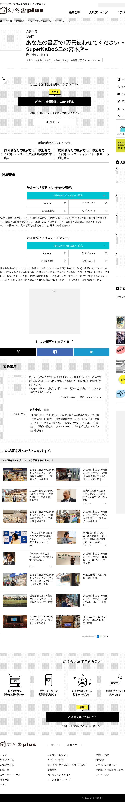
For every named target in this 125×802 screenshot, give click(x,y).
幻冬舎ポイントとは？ (59, 774)
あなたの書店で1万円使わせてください (82, 60)
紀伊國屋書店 (47, 210)
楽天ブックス (89, 203)
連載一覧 (4, 769)
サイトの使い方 (56, 760)
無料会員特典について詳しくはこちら (83, 726)
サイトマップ (102, 774)
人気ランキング (98, 12)
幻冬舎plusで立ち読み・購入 (68, 195)
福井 (57, 60)
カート (57, 745)
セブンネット (89, 210)
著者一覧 (4, 779)
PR (105, 503)
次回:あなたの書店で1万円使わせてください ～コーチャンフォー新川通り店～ (81, 154)
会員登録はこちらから (84, 717)
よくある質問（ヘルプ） (60, 779)
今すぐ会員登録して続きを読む (56, 101)
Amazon (47, 203)
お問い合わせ (102, 754)
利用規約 (100, 760)
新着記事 (74, 12)
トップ (3, 754)
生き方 (9, 21)
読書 (39, 60)
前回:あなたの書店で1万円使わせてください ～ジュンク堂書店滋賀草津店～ (28, 154)
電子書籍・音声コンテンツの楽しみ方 (67, 764)
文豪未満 (20, 21)
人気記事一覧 (7, 764)
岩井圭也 (35, 409)
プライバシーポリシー (107, 764)
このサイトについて (58, 754)
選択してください (89, 397)
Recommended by (89, 636)
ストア (3, 784)
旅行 (48, 60)
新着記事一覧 (7, 760)
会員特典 (52, 769)
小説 (30, 60)
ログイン (54, 122)
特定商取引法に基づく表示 (109, 769)
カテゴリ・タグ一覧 (10, 774)
